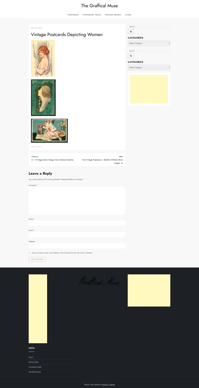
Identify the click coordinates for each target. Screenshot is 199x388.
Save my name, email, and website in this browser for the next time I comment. (62, 252)
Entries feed (33, 362)
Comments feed (35, 367)
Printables (73, 15)
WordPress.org (35, 372)
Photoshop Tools (92, 15)
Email (32, 230)
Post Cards (36, 147)
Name (32, 219)
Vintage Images (113, 15)
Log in (31, 357)
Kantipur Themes (108, 384)
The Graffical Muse (99, 5)
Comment (33, 185)
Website (32, 241)
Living (128, 15)
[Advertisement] (149, 89)
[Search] (131, 31)
